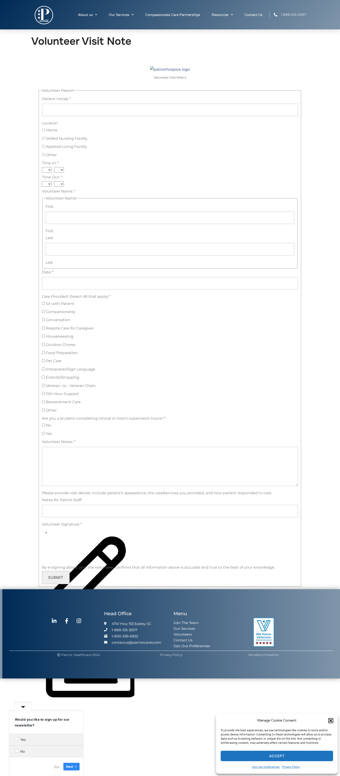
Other (51, 155)
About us (85, 15)
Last (49, 238)
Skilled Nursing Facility (66, 138)
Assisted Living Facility (66, 146)
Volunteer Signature (62, 524)
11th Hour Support (62, 394)
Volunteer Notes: (58, 442)
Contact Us (253, 15)
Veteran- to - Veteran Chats (70, 385)
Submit (55, 577)
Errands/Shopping (62, 377)
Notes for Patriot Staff (61, 500)
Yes (48, 433)
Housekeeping (59, 336)
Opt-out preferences (266, 767)
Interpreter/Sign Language (70, 369)
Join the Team (186, 623)
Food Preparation (61, 353)
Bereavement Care (63, 402)
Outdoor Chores (60, 344)
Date (47, 272)
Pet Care (53, 361)
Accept (277, 756)
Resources (220, 15)
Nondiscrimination (263, 655)
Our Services (119, 15)
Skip (57, 766)
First (50, 206)
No (48, 425)
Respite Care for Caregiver (69, 328)
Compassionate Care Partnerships (172, 15)
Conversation (57, 320)
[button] (330, 720)
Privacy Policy (291, 767)
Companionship (60, 312)
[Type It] (90, 706)
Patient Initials (56, 99)
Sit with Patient (59, 303)
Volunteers (182, 634)
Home (51, 130)
